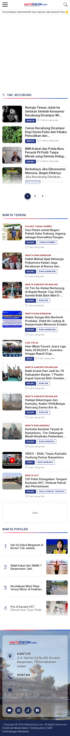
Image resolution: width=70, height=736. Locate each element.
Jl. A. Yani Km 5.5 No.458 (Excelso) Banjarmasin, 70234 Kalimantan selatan (38, 662)
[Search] (65, 5)
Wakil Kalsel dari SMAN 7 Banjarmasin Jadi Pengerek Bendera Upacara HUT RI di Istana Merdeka (26, 567)
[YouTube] (9, 710)
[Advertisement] (35, 52)
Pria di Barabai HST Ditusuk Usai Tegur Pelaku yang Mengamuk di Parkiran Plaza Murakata (26, 608)
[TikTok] (28, 710)
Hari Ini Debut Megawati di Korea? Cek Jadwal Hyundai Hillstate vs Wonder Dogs (26, 546)
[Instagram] (18, 710)
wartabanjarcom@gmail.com (34, 691)
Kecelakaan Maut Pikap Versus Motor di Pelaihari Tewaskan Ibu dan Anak (25, 588)
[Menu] (5, 5)
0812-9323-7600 (28, 678)
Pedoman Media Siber (15, 727)
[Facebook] (37, 710)
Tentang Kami (38, 727)
